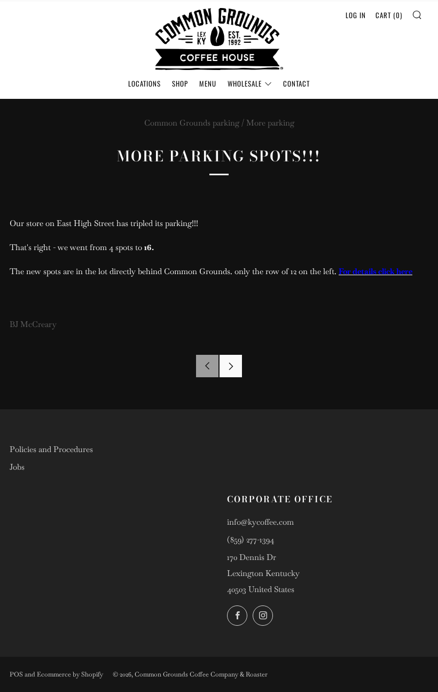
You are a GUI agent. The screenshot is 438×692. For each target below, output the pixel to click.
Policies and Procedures (51, 449)
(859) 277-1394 (250, 539)
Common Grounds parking (191, 123)
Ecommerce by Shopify (70, 674)
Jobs (17, 467)
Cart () (389, 15)
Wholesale (245, 83)
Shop (180, 83)
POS (16, 674)
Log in (356, 15)
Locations (144, 83)
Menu (207, 83)
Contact (296, 83)
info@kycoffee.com (260, 522)
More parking (270, 123)
